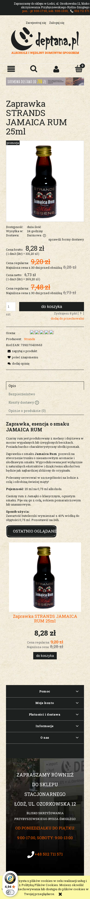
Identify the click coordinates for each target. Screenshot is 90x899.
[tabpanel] (45, 471)
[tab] (45, 385)
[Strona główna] (45, 40)
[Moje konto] (56, 69)
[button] (11, 69)
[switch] (10, 892)
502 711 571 (81, 11)
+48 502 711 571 (49, 854)
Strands (29, 339)
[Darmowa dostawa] (45, 81)
